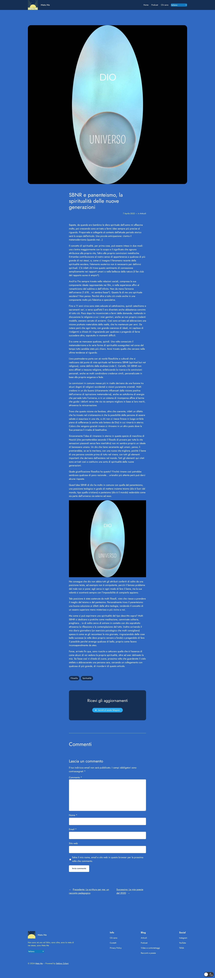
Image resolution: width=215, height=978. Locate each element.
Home (145, 4)
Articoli (143, 213)
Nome (73, 815)
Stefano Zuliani (62, 963)
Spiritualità (86, 678)
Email (73, 829)
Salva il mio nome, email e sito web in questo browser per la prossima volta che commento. (107, 859)
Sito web (73, 843)
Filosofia (74, 678)
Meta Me (45, 5)
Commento (75, 777)
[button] (209, 974)
